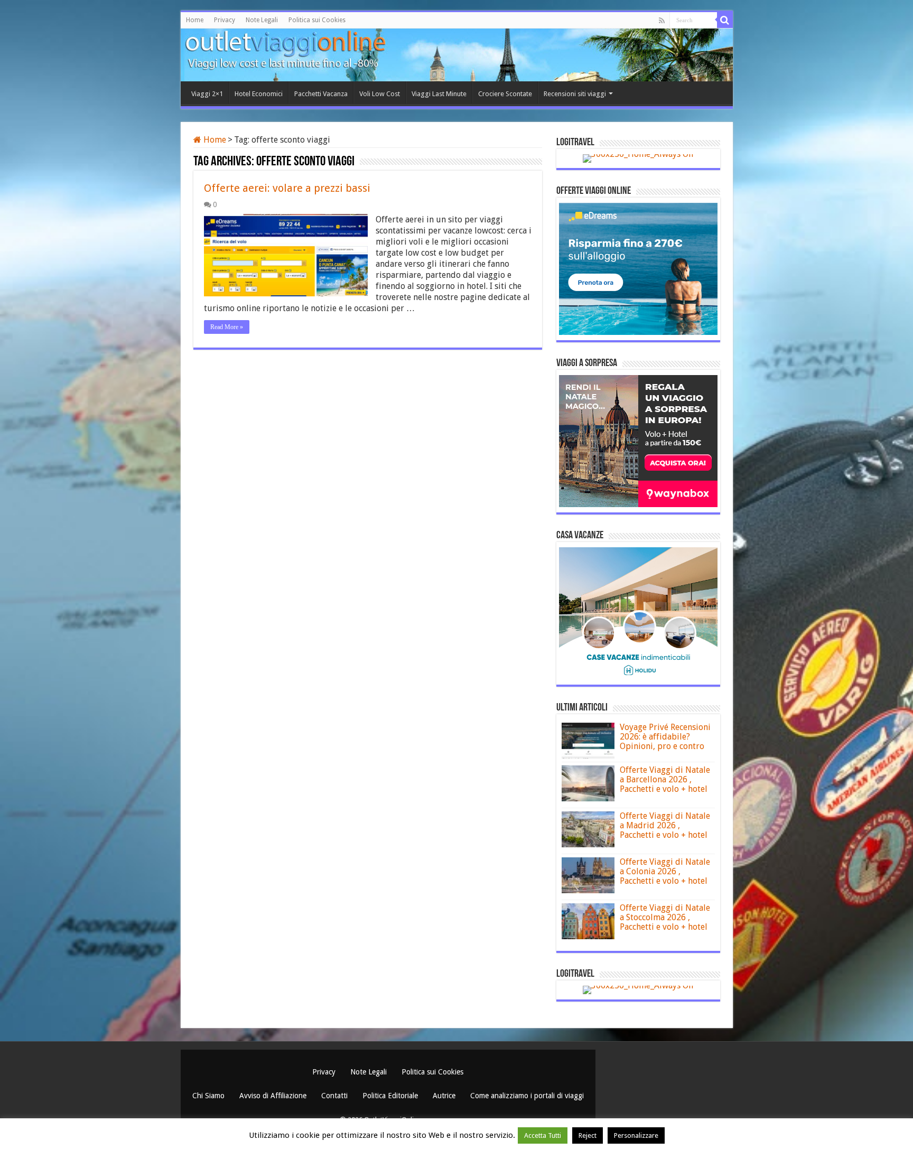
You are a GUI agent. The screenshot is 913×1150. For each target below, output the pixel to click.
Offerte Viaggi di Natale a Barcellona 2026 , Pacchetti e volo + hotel (665, 779)
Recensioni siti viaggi (575, 94)
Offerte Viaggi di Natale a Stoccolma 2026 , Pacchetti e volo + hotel (665, 917)
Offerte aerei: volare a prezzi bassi (287, 188)
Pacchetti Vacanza (321, 94)
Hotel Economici (259, 94)
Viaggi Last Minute (439, 94)
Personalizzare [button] (636, 1135)
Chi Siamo (209, 1095)
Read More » (226, 327)
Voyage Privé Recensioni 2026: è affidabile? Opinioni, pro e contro (665, 736)
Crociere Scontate (505, 94)
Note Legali (262, 20)
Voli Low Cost (379, 94)
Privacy (224, 20)
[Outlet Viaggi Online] (241, 53)
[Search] (725, 20)
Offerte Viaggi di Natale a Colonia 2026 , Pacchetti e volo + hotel (665, 871)
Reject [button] (588, 1135)
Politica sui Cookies (317, 20)
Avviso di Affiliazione (274, 1095)
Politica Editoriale (391, 1095)
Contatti (335, 1095)
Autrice (445, 1095)
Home (194, 20)
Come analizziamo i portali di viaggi (527, 1095)
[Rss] (662, 20)
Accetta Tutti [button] (542, 1135)
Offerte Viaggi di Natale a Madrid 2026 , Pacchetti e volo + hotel (665, 825)
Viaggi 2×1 (207, 94)
